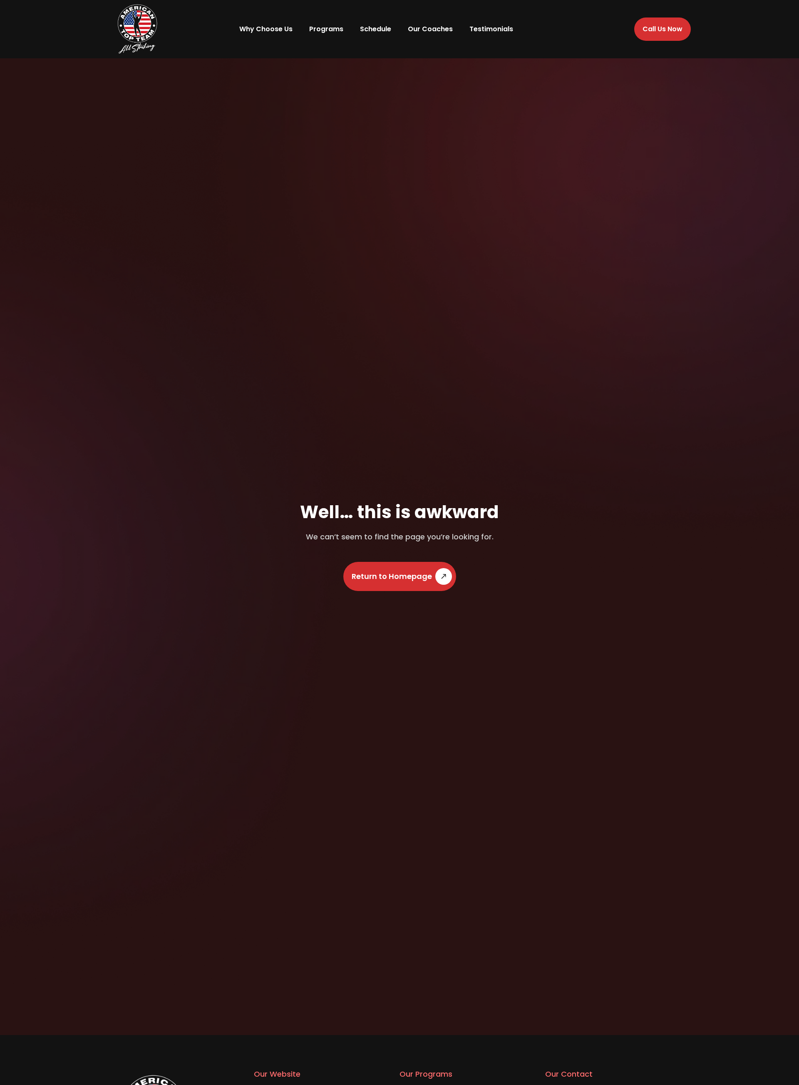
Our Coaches (430, 29)
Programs (326, 29)
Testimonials (491, 29)
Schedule (375, 29)
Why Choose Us (266, 29)
